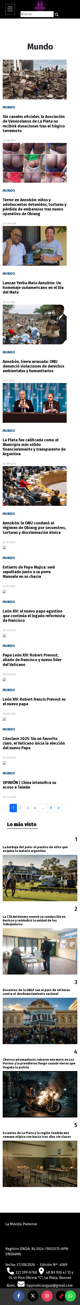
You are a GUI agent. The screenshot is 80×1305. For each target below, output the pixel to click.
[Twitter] (32, 1295)
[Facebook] (18, 1295)
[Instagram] (47, 1295)
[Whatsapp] (70, 1295)
